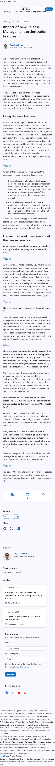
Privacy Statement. (21, 667)
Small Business (5, 742)
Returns (28, 719)
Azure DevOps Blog (22, 11)
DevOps (16, 516)
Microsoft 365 (41, 736)
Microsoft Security (17, 736)
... (47, 11)
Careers (40, 747)
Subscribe (10, 674)
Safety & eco (31, 761)
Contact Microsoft (34, 759)
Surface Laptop (15, 710)
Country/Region (12, 653)
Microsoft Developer (25, 742)
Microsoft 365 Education (9, 727)
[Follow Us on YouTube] (19, 693)
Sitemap (23, 759)
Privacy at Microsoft (28, 750)
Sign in (48, 9)
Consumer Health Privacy (10, 759)
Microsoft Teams (26, 739)
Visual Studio (31, 747)
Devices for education (16, 725)
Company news (14, 750)
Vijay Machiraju (16, 45)
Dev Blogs (7, 11)
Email (8, 642)
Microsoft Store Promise (19, 722)
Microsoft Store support (15, 719)
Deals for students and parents (33, 730)
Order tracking (37, 719)
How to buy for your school (30, 727)
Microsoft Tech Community (26, 744)
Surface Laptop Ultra (29, 710)
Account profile (36, 716)
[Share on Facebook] (5, 529)
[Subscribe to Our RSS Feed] (25, 693)
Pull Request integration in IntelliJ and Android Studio (22, 618)
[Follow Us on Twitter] (12, 693)
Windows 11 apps (22, 716)
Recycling (39, 761)
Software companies (18, 747)
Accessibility (11, 753)
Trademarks (20, 761)
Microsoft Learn (39, 742)
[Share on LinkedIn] (18, 529)
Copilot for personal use (36, 713)
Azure (14, 742)
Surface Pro (4, 710)
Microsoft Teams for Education (37, 725)
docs (5, 478)
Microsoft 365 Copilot (42, 739)
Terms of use (11, 761)
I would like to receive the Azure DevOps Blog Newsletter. (23, 665)
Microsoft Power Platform (10, 739)
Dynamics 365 (30, 736)
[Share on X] (11, 529)
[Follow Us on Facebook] (6, 693)
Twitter (38, 471)
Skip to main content (8, 1)
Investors (40, 750)
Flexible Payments (36, 722)
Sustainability (22, 753)
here (48, 64)
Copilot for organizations (16, 713)
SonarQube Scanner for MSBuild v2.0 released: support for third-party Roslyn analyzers (23, 595)
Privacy (45, 759)
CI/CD (6, 516)
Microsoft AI (5, 736)
